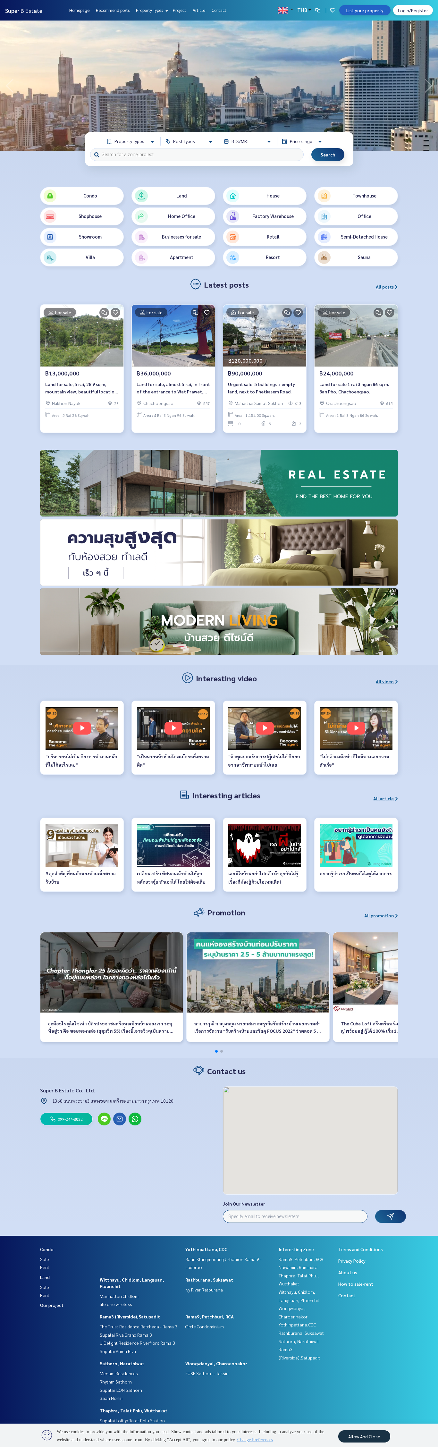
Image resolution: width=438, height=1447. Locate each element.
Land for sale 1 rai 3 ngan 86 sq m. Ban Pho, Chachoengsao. (354, 387)
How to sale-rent (355, 1284)
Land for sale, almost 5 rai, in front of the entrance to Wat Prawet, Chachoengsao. (173, 388)
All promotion (379, 915)
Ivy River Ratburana (204, 1289)
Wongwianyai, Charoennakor (216, 1363)
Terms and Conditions (360, 1249)
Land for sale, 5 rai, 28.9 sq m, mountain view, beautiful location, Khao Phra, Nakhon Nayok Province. (81, 388)
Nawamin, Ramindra (298, 1267)
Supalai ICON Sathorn (121, 1390)
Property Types (150, 10)
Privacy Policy (352, 1261)
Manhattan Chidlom (119, 1296)
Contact (219, 10)
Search (328, 154)
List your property (364, 10)
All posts (385, 287)
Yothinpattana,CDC (206, 1249)
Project (179, 10)
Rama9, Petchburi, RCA (209, 1316)
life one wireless (116, 1304)
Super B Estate (23, 10)
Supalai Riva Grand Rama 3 (126, 1335)
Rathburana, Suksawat (209, 1280)
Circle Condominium (204, 1326)
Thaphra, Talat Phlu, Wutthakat (133, 1410)
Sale (44, 1259)
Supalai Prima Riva (118, 1351)
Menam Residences (119, 1373)
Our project (51, 1305)
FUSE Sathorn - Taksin (207, 1373)
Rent (44, 1267)
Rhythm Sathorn (116, 1381)
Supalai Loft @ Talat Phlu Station (132, 1420)
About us (347, 1272)
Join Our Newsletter (244, 1204)
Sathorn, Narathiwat (122, 1363)
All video (385, 681)
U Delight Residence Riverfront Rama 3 (137, 1343)
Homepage (79, 10)
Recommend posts (113, 10)
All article (383, 798)
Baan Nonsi (111, 1398)
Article (199, 10)
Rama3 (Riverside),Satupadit (130, 1316)
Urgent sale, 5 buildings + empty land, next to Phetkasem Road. (261, 387)
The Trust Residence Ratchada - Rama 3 (138, 1326)
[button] (428, 86)
